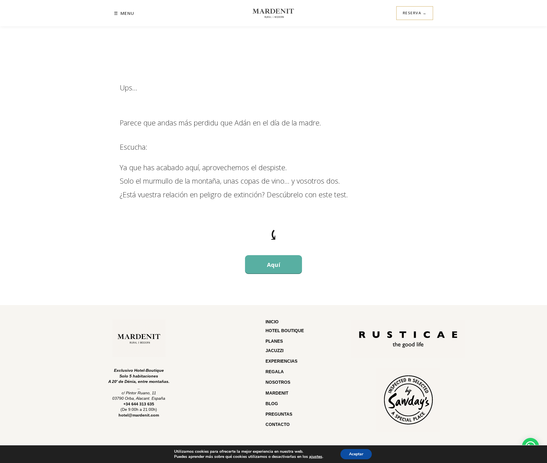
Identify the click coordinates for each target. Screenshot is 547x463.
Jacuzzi (274, 350)
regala (275, 371)
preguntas (279, 414)
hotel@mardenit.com (139, 415)
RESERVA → (415, 12)
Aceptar (356, 454)
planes (274, 341)
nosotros (278, 382)
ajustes (315, 456)
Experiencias (281, 361)
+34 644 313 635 (138, 404)
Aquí (273, 265)
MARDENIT (277, 393)
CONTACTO (278, 424)
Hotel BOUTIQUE (285, 330)
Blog (272, 403)
